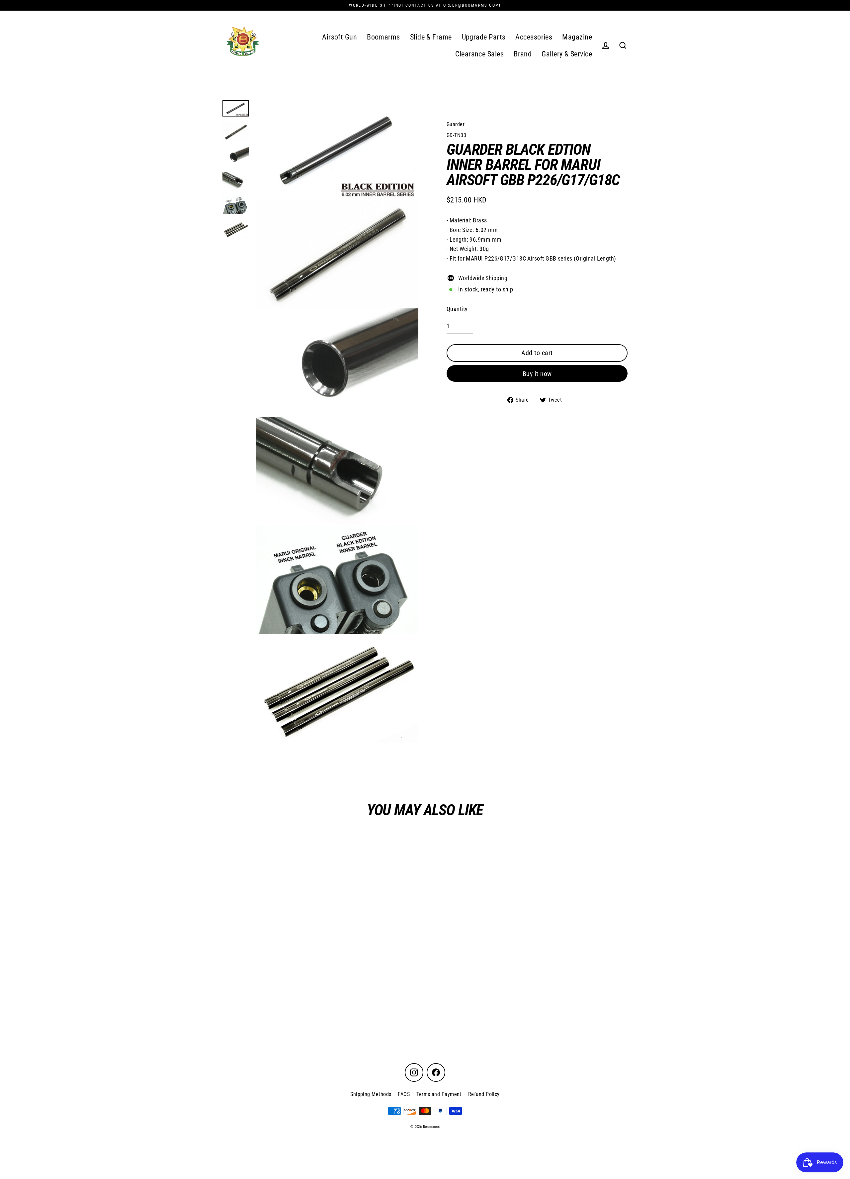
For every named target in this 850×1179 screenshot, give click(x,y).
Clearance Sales (479, 54)
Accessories (533, 37)
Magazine (577, 37)
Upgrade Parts (484, 37)
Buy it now (537, 373)
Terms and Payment (439, 1094)
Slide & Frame (431, 37)
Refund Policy (484, 1094)
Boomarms (383, 37)
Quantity (457, 308)
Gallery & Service (567, 54)
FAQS (404, 1094)
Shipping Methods (370, 1094)
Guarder (456, 124)
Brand (523, 54)
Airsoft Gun (339, 37)
